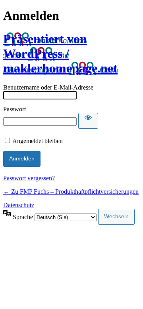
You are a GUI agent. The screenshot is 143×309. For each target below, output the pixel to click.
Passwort (14, 109)
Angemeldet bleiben (37, 140)
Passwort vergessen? (29, 178)
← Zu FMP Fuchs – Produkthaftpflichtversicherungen (71, 191)
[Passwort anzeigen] (88, 121)
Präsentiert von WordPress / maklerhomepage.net (60, 53)
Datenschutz (18, 205)
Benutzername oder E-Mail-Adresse (48, 87)
